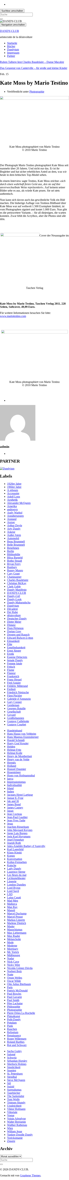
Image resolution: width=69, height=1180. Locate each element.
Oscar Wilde (14, 980)
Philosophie (13, 1006)
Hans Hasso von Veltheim (21, 733)
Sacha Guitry (14, 1051)
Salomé (11, 1054)
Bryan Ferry (14, 563)
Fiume (10, 669)
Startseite (12, 43)
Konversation (14, 858)
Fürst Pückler (14, 695)
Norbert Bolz (14, 971)
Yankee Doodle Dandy (20, 1134)
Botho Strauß (14, 560)
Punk (10, 1025)
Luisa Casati (14, 897)
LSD (10, 894)
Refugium (12, 1032)
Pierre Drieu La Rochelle (21, 1013)
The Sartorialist (15, 1096)
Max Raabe (13, 935)
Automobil (13, 538)
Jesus (10, 823)
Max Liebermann (16, 932)
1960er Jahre (14, 486)
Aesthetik (12, 499)
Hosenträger (14, 772)
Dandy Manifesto (17, 589)
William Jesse (14, 1131)
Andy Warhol (14, 512)
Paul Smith (13, 1000)
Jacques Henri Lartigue (20, 794)
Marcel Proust (15, 916)
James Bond (14, 804)
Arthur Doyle (14, 525)
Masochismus (14, 929)
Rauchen (12, 1029)
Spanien (11, 1070)
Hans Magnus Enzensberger (23, 736)
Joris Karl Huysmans (18, 836)
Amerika (12, 506)
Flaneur (11, 673)
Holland (11, 765)
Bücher (11, 46)
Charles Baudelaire (17, 580)
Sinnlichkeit (13, 1067)
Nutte (10, 974)
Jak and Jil (13, 801)
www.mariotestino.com (13, 316)
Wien (10, 1128)
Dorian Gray (14, 631)
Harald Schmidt (16, 740)
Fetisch (11, 666)
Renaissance (14, 1035)
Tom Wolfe (13, 1099)
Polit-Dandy (14, 1019)
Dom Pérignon (15, 628)
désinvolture (14, 615)
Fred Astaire (14, 682)
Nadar (10, 958)
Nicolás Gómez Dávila (20, 968)
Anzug (11, 522)
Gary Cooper (14, 702)
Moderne (12, 945)
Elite (9, 644)
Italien (10, 791)
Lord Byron (13, 887)
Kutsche (11, 865)
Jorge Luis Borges (17, 833)
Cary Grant (13, 573)
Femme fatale (14, 663)
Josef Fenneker (15, 839)
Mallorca (12, 903)
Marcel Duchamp (17, 913)
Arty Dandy (14, 528)
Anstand (11, 519)
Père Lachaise (15, 1003)
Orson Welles (14, 977)
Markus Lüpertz (16, 919)
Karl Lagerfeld (15, 849)
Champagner (14, 576)
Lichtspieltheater (16, 878)
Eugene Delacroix (17, 657)
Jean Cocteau (14, 813)
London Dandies (16, 884)
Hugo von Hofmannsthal (21, 775)
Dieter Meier (14, 621)
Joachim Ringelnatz (18, 826)
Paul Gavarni (14, 996)
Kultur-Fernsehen (17, 862)
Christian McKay (16, 583)
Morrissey (12, 948)
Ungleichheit (14, 1105)
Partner (11, 55)
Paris (10, 987)
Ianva (10, 778)
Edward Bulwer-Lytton (20, 637)
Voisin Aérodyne (16, 1118)
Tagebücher (13, 1092)
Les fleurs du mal (16, 874)
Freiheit (11, 689)
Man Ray (12, 907)
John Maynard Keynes (19, 830)
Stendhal (12, 1076)
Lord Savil (13, 891)
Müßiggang (13, 955)
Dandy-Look (14, 599)
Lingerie (11, 881)
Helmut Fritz (14, 749)
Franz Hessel (14, 679)
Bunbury (12, 567)
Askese (11, 531)
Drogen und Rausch (18, 634)
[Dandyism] (7, 468)
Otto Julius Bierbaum (19, 984)
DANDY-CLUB (9, 30)
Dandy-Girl (13, 596)
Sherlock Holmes (16, 1064)
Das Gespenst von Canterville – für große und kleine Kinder (33, 68)
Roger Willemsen (16, 1038)
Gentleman (13, 705)
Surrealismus (14, 1089)
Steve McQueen (16, 1080)
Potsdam (12, 1022)
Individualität (14, 785)
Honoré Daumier (16, 769)
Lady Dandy (14, 868)
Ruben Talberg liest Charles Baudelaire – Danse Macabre (32, 61)
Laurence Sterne (16, 871)
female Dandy (15, 660)
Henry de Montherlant (19, 756)
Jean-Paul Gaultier (17, 817)
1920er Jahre (14, 483)
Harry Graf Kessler (17, 743)
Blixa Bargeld (15, 557)
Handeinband (14, 730)
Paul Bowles (14, 993)
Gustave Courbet (16, 724)
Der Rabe (12, 612)
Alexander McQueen (19, 502)
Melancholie (14, 939)
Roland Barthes (15, 1041)
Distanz (11, 624)
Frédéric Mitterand (17, 685)
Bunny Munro (15, 570)
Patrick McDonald (17, 990)
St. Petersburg (15, 1073)
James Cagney (15, 807)
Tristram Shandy (16, 1102)
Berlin (10, 551)
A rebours (12, 490)
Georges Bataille (16, 708)
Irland (10, 788)
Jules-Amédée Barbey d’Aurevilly (26, 846)
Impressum (13, 52)
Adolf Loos (13, 496)
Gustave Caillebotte (18, 721)
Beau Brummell (16, 541)
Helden (11, 746)
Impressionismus (16, 781)
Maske (11, 926)
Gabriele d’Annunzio (19, 698)
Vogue (10, 1115)
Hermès (11, 762)
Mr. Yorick (13, 952)
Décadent (12, 608)
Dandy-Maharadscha (18, 602)
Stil (9, 1083)
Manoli (11, 910)
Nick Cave (13, 961)
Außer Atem (14, 535)
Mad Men (12, 900)
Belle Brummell (16, 544)
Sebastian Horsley (17, 1060)
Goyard (11, 714)
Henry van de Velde (18, 759)
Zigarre (11, 1141)
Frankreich (13, 676)
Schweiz (12, 1057)
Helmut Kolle (14, 753)
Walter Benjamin (16, 1121)
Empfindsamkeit (16, 647)
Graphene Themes (30, 1175)
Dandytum (13, 49)
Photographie (36, 91)
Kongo (11, 855)
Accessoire (13, 493)
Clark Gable (14, 586)
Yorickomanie (15, 1137)
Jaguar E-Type (15, 797)
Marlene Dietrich (16, 923)
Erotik (10, 653)
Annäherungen (15, 515)
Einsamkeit (13, 641)
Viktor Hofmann (16, 1108)
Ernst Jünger (14, 650)
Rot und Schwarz (17, 1045)
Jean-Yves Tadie (16, 820)
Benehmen (13, 547)
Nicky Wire (13, 964)
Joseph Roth (14, 842)
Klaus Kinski (14, 852)
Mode (10, 942)
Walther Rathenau (17, 1125)
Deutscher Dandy (17, 618)
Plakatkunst (13, 1016)
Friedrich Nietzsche (18, 692)
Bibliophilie (13, 554)
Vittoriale (12, 1112)
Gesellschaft (14, 711)
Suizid (10, 1086)
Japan (10, 810)
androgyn (12, 509)
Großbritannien (15, 718)
